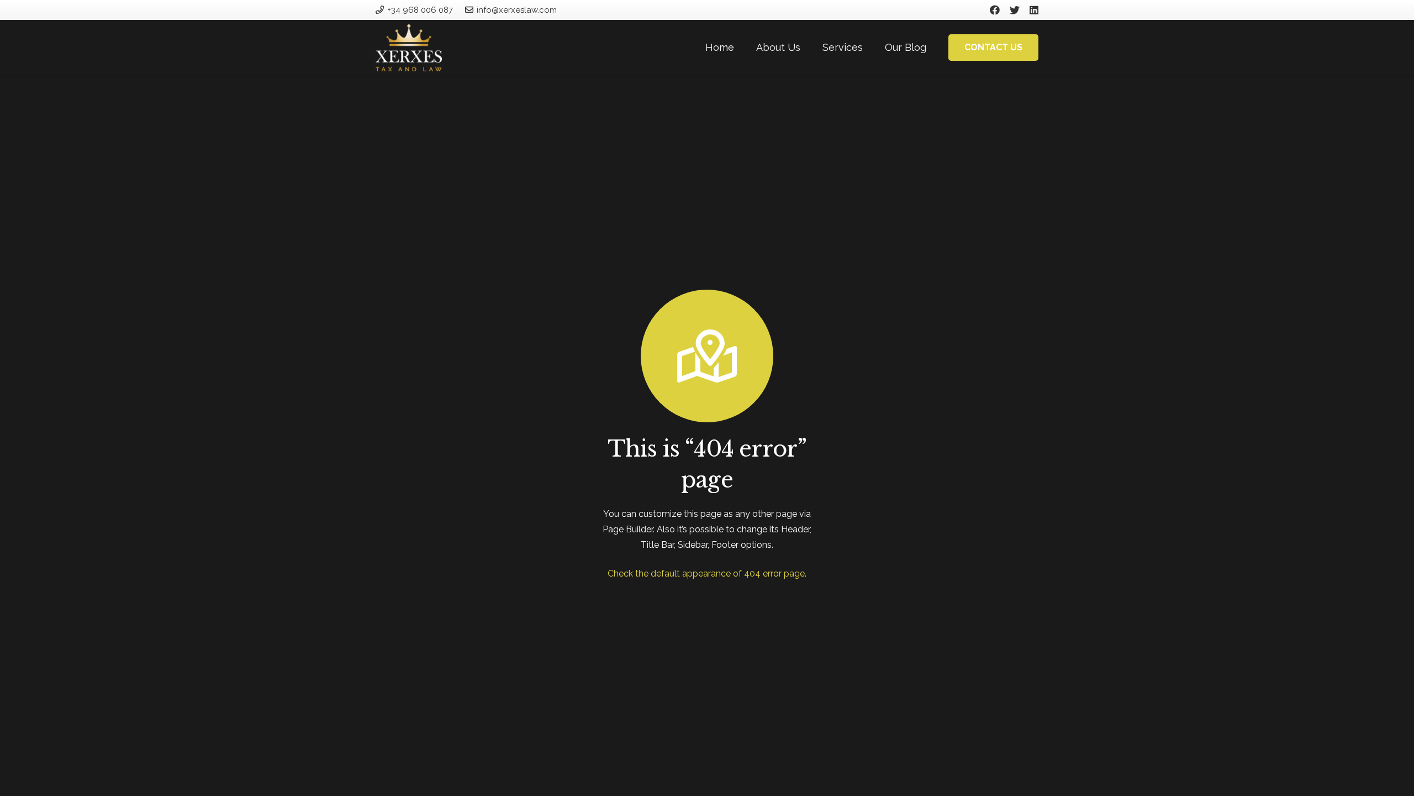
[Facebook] (995, 10)
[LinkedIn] (1034, 10)
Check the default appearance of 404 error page (706, 573)
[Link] (409, 47)
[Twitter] (1015, 10)
